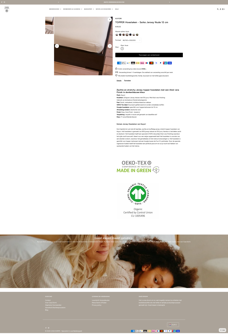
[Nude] (127, 34)
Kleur (117, 47)
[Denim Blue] (120, 34)
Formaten (127, 80)
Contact (48, 300)
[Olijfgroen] (137, 34)
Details (119, 80)
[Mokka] (123, 34)
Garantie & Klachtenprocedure (55, 307)
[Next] (169, 2)
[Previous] (58, 2)
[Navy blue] (130, 34)
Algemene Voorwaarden (53, 305)
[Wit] (116, 34)
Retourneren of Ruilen (99, 303)
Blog (46, 310)
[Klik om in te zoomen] (110, 20)
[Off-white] (133, 34)
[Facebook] (1, 2)
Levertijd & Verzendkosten (101, 300)
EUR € (174, 325)
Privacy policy (96, 305)
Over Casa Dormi (51, 303)
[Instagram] (4, 2)
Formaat (118, 40)
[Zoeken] (218, 9)
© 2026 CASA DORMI (52, 331)
